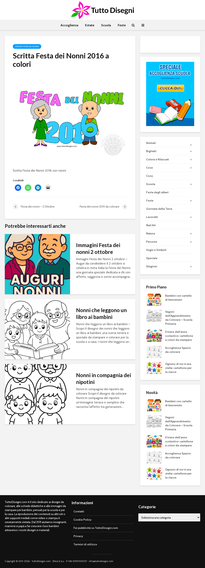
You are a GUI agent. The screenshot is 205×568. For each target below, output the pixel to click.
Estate (89, 25)
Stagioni (151, 266)
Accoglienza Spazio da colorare (178, 350)
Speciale (151, 258)
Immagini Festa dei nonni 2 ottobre (98, 248)
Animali (151, 143)
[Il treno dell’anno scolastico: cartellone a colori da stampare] (154, 335)
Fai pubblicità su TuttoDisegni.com (95, 528)
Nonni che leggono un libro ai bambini (101, 313)
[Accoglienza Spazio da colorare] (154, 351)
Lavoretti (152, 217)
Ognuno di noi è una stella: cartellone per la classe (178, 368)
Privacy (78, 536)
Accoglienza (69, 25)
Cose (149, 167)
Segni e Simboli (156, 250)
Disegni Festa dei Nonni (27, 46)
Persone (151, 241)
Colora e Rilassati (157, 159)
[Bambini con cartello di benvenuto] (154, 299)
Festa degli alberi (157, 192)
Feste (122, 25)
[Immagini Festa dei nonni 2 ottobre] (37, 264)
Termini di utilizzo (85, 544)
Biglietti (151, 151)
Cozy (149, 176)
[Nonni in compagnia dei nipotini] (37, 394)
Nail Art (151, 225)
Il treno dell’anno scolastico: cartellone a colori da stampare (179, 336)
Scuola (106, 25)
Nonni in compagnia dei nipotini (103, 378)
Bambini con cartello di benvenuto (178, 297)
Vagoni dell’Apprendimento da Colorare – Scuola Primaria (178, 318)
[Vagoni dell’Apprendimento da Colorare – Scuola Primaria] (154, 315)
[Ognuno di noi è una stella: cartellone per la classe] (154, 368)
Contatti (78, 511)
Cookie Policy (82, 519)
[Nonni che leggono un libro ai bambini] (37, 329)
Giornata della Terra (159, 209)
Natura (150, 233)
